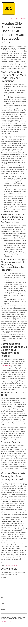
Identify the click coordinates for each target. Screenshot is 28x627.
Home (11, 18)
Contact (23, 18)
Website (3, 609)
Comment (4, 577)
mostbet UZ (14, 565)
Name (3, 597)
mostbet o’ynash (5, 365)
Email (3, 603)
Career (17, 18)
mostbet (8, 565)
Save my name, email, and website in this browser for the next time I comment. (13, 618)
